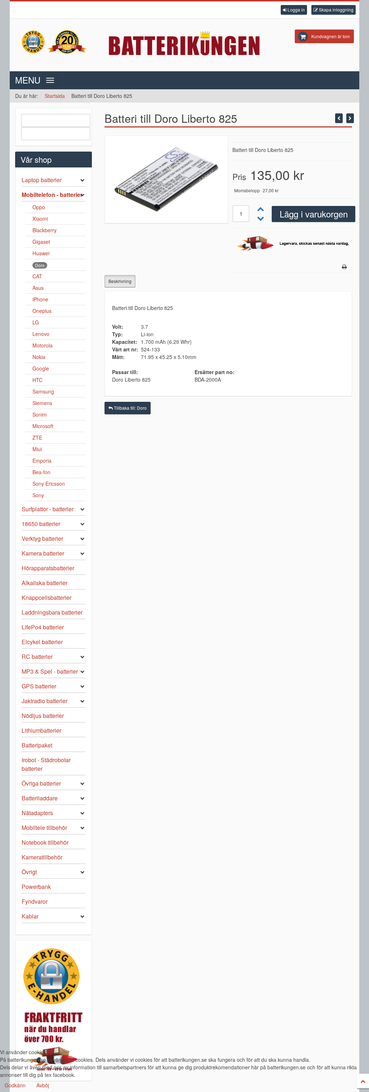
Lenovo (40, 333)
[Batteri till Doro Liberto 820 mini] (350, 118)
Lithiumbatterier (41, 730)
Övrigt (29, 872)
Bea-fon (41, 472)
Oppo (38, 207)
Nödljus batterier (43, 715)
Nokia (38, 356)
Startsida (55, 95)
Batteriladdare (40, 798)
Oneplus (42, 310)
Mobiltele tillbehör (44, 827)
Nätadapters (37, 813)
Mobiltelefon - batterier (52, 194)
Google (40, 368)
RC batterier (37, 656)
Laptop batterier (42, 180)
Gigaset (41, 241)
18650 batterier (41, 524)
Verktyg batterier (42, 538)
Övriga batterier (41, 783)
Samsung (43, 391)
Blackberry (44, 230)
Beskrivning (120, 281)
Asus (38, 287)
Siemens (42, 402)
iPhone (40, 299)
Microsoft (42, 426)
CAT (37, 276)
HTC (37, 379)
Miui (37, 449)
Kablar (30, 916)
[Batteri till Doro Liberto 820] (339, 118)
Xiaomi (40, 218)
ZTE (37, 437)
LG (35, 322)
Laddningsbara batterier (52, 612)
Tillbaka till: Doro (130, 408)
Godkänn (15, 1085)
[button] (294, 10)
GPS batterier (39, 686)
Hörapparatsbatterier (48, 568)
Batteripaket (37, 745)
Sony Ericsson (48, 483)
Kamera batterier (43, 553)
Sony (38, 495)
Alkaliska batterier (44, 583)
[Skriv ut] (344, 266)
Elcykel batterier (42, 642)
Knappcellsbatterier (46, 597)
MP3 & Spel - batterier (50, 671)
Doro (40, 265)
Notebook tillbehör (45, 842)
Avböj (42, 1085)
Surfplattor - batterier (48, 509)
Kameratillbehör (42, 857)
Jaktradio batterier (44, 701)
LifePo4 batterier (43, 627)
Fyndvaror (35, 901)
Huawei (40, 253)
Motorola (42, 345)
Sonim (39, 414)
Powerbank (36, 886)
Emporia (42, 460)
